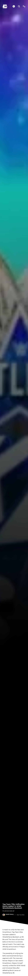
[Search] (19, 6)
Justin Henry (10, 914)
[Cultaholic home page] (7, 6)
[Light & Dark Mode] (14, 6)
